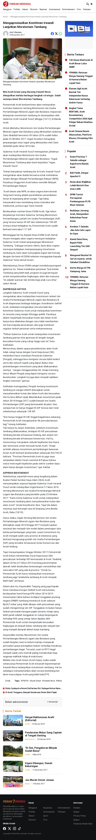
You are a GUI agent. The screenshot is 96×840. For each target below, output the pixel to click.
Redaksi (76, 808)
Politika (17, 9)
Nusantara (47, 808)
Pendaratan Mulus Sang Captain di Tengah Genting (43, 734)
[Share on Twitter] (56, 33)
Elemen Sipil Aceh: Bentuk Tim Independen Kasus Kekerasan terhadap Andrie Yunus (79, 95)
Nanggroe (7, 9)
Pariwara (86, 9)
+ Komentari (52, 702)
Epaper (76, 812)
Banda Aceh (30, 739)
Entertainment (68, 9)
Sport (45, 816)
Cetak (27, 724)
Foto (79, 9)
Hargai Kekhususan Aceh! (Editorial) (39, 719)
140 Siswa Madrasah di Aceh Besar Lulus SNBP (81, 63)
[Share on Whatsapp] (60, 33)
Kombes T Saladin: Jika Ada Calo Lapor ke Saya (80, 230)
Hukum (25, 9)
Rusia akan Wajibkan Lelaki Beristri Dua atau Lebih (80, 185)
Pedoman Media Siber (83, 824)
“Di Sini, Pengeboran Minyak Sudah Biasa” (41, 749)
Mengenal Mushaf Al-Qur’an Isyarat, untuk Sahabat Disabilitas (81, 259)
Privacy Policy (79, 816)
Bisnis (27, 784)
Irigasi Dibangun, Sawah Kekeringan (38, 765)
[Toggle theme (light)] (91, 3)
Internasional (54, 9)
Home (5, 17)
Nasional (43, 9)
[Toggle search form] (87, 3)
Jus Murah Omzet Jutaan (39, 779)
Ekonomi (34, 9)
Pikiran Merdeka (20, 3)
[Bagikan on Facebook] (52, 33)
